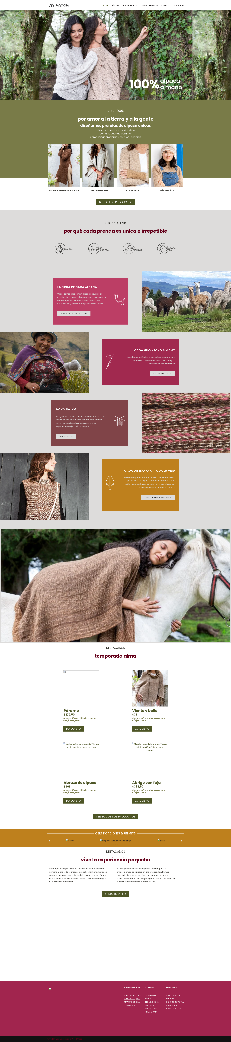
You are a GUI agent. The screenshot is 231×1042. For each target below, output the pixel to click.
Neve (49, 1039)
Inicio (106, 5)
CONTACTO (129, 1005)
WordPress (76, 1039)
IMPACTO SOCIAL (132, 1002)
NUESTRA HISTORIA (132, 995)
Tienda (115, 5)
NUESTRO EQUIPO (132, 998)
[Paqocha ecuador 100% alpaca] (59, 5)
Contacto (179, 5)
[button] (138, 5)
